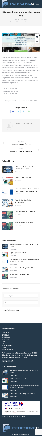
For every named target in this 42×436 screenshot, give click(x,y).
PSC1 (3, 341)
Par (24, 101)
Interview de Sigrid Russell (24, 223)
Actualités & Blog (7, 349)
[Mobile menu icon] (37, 4)
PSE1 (3, 343)
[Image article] (7, 169)
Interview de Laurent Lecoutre (25, 211)
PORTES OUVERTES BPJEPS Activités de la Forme (24, 167)
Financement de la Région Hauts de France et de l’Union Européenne (27, 190)
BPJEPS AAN (6, 337)
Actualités (6, 35)
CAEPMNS (5, 339)
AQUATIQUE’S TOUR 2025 (23, 178)
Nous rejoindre (7, 345)
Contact (4, 347)
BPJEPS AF (5, 335)
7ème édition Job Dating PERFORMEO (23, 201)
